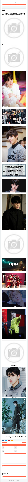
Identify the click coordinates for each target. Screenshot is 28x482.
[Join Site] (26, 0)
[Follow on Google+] (24, 0)
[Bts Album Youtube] (20, 449)
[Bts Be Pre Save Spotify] (8, 449)
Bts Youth (2, 474)
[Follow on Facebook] (22, 0)
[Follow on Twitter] (23, 0)
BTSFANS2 (14, 480)
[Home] (2, 4)
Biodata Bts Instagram (7, 446)
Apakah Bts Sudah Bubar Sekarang (5, 473)
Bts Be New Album (3, 472)
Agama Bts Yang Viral (19, 446)
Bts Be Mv (3, 466)
